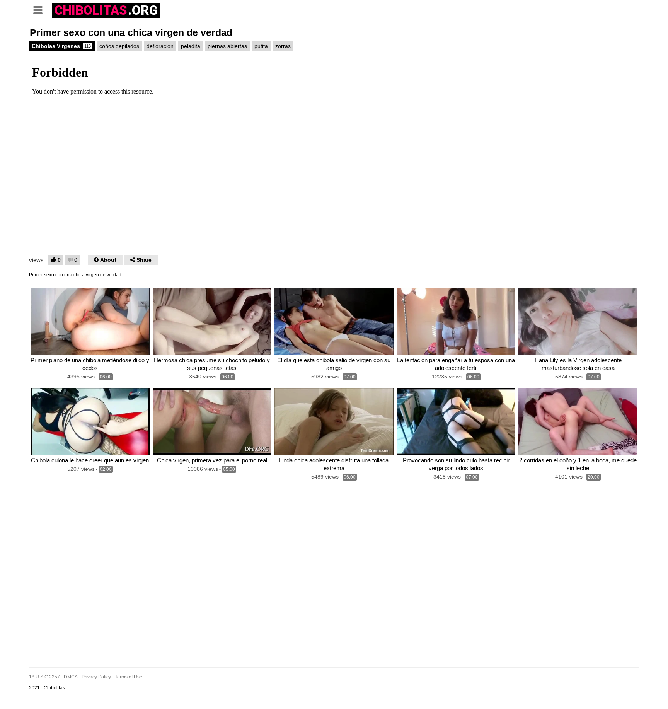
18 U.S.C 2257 (44, 677)
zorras (283, 46)
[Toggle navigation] (40, 9)
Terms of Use (128, 677)
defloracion (160, 46)
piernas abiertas (227, 46)
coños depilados (119, 46)
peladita (190, 46)
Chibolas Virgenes (61, 46)
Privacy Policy (96, 677)
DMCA (71, 677)
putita (261, 46)
